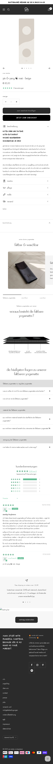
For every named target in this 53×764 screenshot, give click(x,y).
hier (33, 596)
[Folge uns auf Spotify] (32, 670)
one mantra (6, 73)
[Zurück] (4, 68)
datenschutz (7, 729)
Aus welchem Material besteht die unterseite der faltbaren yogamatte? (26, 428)
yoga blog (6, 683)
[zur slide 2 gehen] (24, 68)
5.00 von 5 (33, 471)
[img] (8, 505)
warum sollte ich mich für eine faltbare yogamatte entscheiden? (24, 391)
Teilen (5, 209)
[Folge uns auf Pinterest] (43, 665)
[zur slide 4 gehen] (28, 68)
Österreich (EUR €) (9, 737)
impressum (6, 724)
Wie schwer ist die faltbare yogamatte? (15, 399)
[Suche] (8, 9)
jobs (4, 702)
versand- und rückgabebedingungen (10, 708)
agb (4, 719)
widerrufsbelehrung (9, 715)
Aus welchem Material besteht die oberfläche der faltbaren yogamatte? (22, 419)
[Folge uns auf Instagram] (37, 665)
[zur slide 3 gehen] (26, 68)
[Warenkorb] (49, 9)
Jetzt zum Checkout (26, 118)
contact (5, 693)
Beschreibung (7, 223)
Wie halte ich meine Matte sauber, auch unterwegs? (20, 447)
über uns (6, 688)
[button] (16, 479)
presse (5, 697)
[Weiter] (49, 68)
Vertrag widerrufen (26, 620)
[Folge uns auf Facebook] (32, 665)
